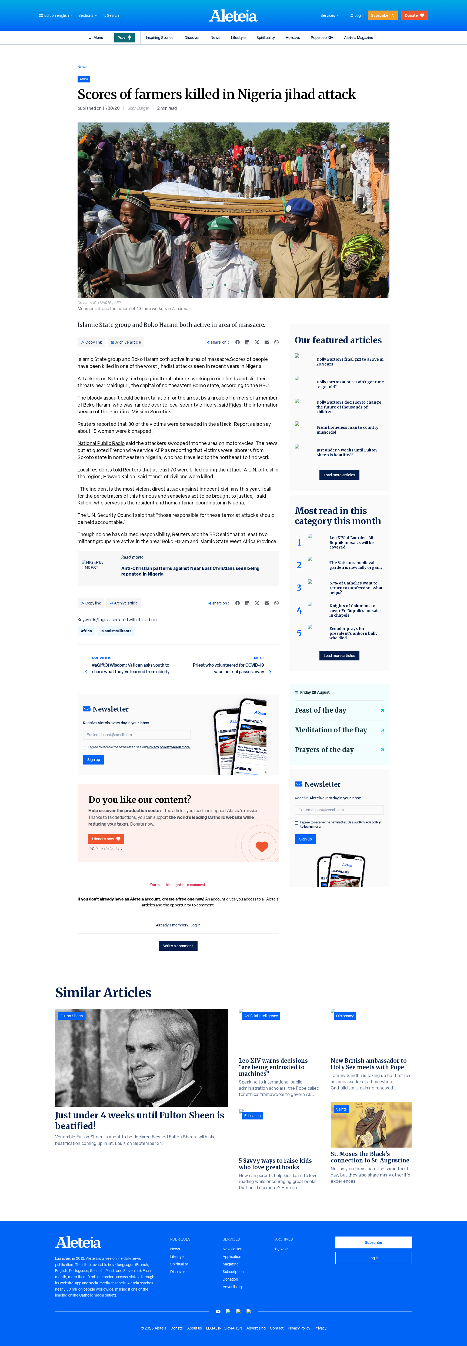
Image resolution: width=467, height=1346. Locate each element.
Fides (235, 405)
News (215, 37)
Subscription (233, 1271)
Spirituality (265, 37)
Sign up (93, 759)
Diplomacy (345, 1015)
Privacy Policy (299, 1328)
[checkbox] (84, 747)
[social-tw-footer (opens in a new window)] (238, 1311)
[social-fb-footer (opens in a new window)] (228, 1311)
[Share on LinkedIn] (247, 342)
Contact (276, 1328)
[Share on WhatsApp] (276, 342)
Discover (192, 37)
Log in (360, 15)
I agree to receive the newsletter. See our (139, 747)
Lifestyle (238, 37)
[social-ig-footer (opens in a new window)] (248, 1311)
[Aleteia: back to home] (233, 15)
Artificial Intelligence (261, 1015)
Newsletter (232, 1249)
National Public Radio (101, 443)
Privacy (320, 1328)
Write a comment (178, 945)
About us (194, 1328)
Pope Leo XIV (322, 37)
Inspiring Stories (160, 37)
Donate (411, 15)
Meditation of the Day (331, 730)
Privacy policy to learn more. (169, 747)
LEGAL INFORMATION (224, 1328)
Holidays (293, 37)
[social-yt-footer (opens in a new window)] (218, 1311)
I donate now (103, 838)
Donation (230, 1279)
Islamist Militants (116, 630)
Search (113, 15)
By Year (281, 1249)
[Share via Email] (267, 342)
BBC (264, 385)
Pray (121, 37)
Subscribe (379, 15)
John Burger (138, 108)
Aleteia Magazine (358, 37)
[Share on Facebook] (237, 342)
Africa (86, 630)
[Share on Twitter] (257, 342)
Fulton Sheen (72, 1015)
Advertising (232, 1286)
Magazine (231, 1264)
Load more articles (339, 474)
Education (252, 1115)
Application (232, 1256)
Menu (98, 37)
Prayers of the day (324, 750)
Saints (341, 1109)
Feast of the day (320, 710)
